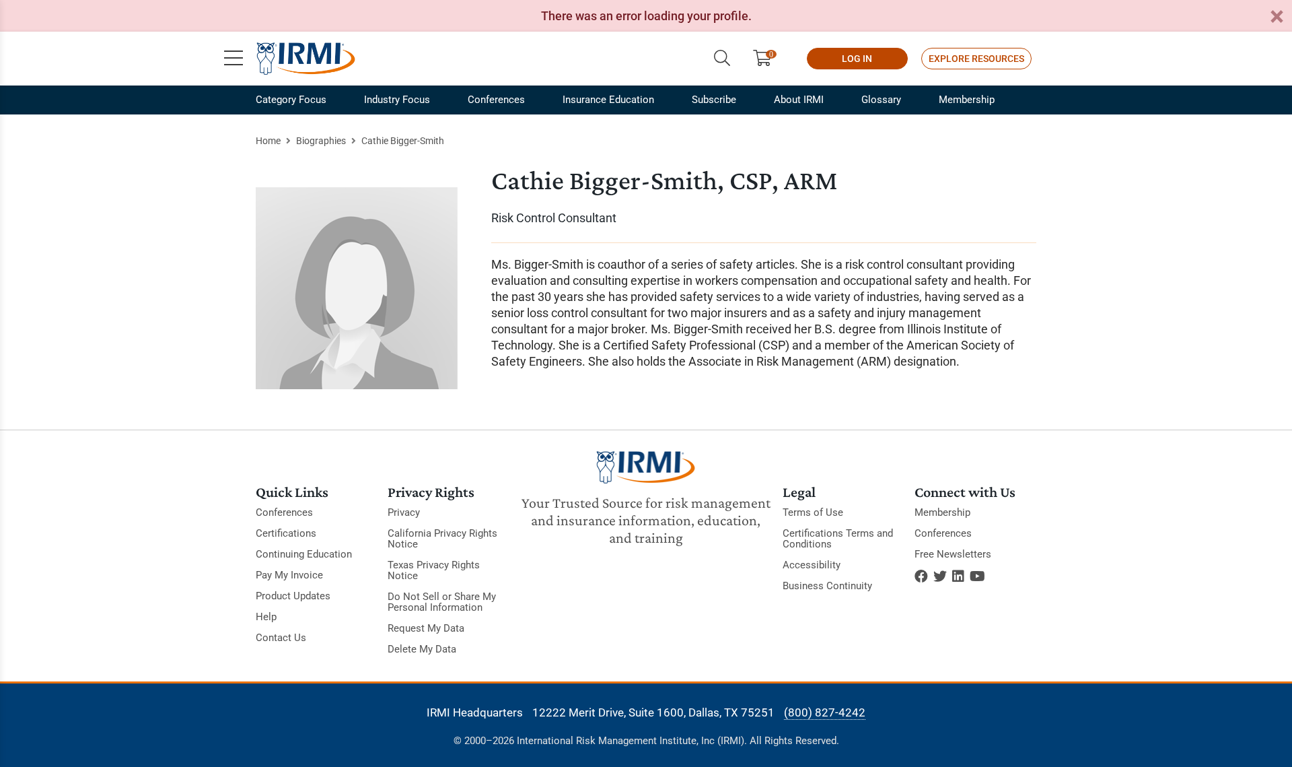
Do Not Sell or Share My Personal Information (442, 602)
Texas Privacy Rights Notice (434, 570)
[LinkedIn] (958, 576)
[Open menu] (233, 58)
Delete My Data (422, 649)
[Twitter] (940, 576)
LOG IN (857, 58)
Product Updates (293, 596)
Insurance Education (608, 100)
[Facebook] (921, 576)
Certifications (286, 533)
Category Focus (291, 100)
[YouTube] (977, 576)
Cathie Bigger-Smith (402, 140)
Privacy (404, 512)
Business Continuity (827, 586)
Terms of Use (813, 512)
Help (266, 617)
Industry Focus (397, 100)
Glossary (881, 100)
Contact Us (281, 638)
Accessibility (811, 565)
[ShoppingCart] (767, 58)
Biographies (321, 140)
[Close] (1276, 17)
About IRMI (799, 100)
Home (268, 140)
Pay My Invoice (289, 575)
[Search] (722, 58)
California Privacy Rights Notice (442, 538)
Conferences (496, 100)
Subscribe (714, 100)
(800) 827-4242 (824, 712)
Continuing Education (304, 554)
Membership (967, 100)
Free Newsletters (952, 554)
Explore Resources (976, 58)
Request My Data (426, 628)
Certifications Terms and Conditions (838, 538)
